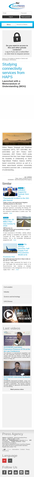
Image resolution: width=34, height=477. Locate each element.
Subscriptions (15, 449)
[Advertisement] (17, 113)
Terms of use (5, 450)
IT (10, 460)
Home (3, 58)
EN (4, 460)
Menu (9, 24)
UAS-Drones (13, 60)
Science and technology (12, 296)
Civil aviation (10, 58)
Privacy (28, 449)
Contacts (22, 449)
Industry (17, 58)
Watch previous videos (17, 389)
